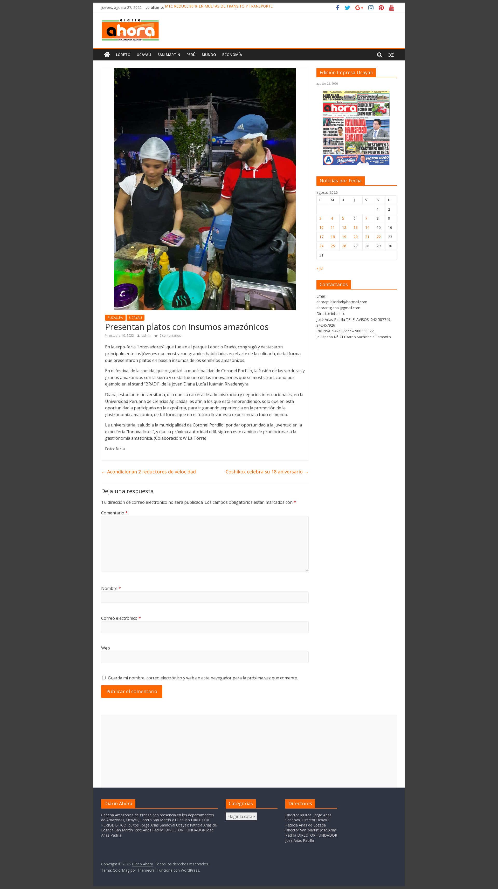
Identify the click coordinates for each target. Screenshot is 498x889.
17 (321, 236)
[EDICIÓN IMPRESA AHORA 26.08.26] (356, 164)
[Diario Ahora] (107, 54)
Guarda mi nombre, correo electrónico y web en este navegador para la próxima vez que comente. (203, 678)
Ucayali (144, 54)
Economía (232, 54)
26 (344, 245)
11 (333, 227)
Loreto (123, 54)
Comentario (114, 513)
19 (344, 236)
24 (321, 245)
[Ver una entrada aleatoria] (391, 54)
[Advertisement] (249, 751)
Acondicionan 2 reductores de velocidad (148, 471)
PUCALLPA (115, 317)
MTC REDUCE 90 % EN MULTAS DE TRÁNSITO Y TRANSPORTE (219, 7)
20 (356, 236)
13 (356, 227)
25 (333, 245)
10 (321, 227)
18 (333, 236)
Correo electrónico (121, 618)
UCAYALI (135, 317)
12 (344, 227)
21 (367, 236)
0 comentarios (170, 335)
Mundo (209, 54)
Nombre (111, 588)
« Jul (319, 268)
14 (367, 227)
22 (379, 236)
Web (105, 648)
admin (147, 335)
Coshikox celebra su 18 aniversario (267, 471)
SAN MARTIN (168, 54)
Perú (191, 54)
